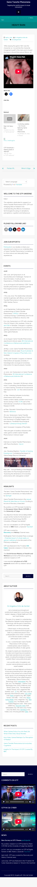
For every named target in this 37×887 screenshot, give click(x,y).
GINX (26, 711)
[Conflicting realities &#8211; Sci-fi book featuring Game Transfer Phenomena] (24, 117)
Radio (12, 695)
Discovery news (21, 705)
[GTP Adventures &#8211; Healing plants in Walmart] (10, 141)
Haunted (30, 527)
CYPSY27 (15, 313)
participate (26, 840)
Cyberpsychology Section (18, 423)
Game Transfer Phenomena (18, 2)
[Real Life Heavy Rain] (10, 118)
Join (18, 390)
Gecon (21, 444)
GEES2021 (12, 411)
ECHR (20, 402)
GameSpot (23, 709)
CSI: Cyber (28, 693)
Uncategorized (23, 17)
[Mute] (30, 802)
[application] (18, 794)
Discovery (7, 532)
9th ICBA (7, 325)
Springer (8, 496)
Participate (7, 247)
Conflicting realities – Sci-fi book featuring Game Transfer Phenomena (23, 127)
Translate (19, 184)
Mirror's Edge (25, 168)
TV (16, 691)
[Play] (4, 802)
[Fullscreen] (33, 802)
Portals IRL (11, 168)
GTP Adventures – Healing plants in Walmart (9, 149)
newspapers (22, 681)
